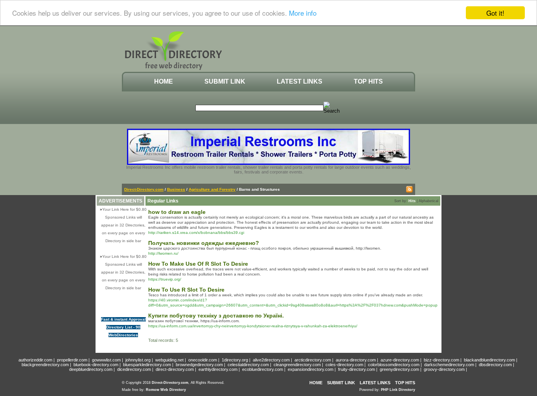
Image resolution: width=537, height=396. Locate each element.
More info (302, 13)
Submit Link (224, 81)
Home (163, 81)
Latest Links (299, 81)
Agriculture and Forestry (212, 189)
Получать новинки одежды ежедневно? (203, 243)
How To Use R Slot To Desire (186, 290)
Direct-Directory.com (144, 189)
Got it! (495, 13)
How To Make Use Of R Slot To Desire (198, 264)
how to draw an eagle (177, 212)
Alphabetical (428, 201)
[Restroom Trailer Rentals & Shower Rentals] (268, 163)
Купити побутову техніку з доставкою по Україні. (216, 315)
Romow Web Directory (166, 390)
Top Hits (368, 81)
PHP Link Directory (398, 390)
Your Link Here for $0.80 (124, 209)
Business (176, 189)
